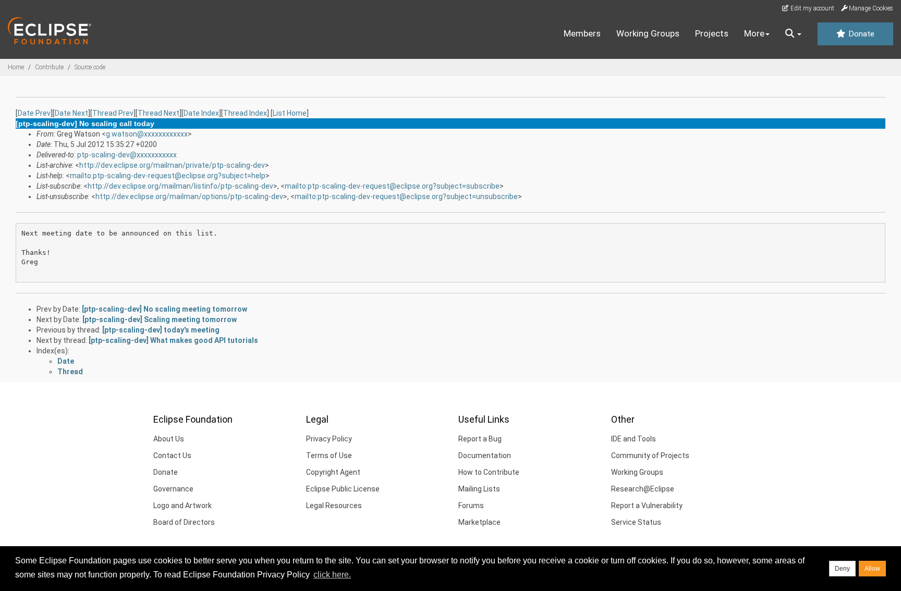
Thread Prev (112, 113)
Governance (173, 489)
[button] (793, 34)
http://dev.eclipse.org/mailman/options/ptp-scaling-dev (189, 196)
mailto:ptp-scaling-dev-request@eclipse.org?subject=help (167, 175)
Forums (471, 505)
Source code (90, 67)
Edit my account (811, 8)
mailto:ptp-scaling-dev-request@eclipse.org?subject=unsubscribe (406, 196)
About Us (168, 439)
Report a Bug (480, 439)
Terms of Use (329, 455)
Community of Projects (650, 455)
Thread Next (158, 113)
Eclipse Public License (343, 489)
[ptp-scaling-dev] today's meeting (161, 330)
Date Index (201, 113)
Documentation (484, 455)
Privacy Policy (329, 439)
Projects (711, 33)
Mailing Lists (479, 489)
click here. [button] (332, 574)
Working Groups (647, 33)
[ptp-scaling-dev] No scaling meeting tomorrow (164, 309)
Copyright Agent (333, 472)
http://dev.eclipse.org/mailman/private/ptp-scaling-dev (172, 165)
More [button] (754, 33)
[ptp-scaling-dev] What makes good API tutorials (173, 340)
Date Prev (34, 113)
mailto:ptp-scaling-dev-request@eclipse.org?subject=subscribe (392, 186)
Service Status (636, 522)
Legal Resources (334, 505)
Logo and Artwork (182, 505)
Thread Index (245, 113)
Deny (842, 568)
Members (582, 33)
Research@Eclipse (642, 489)
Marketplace (479, 522)
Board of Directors (184, 522)
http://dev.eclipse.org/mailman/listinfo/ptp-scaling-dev (180, 186)
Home (16, 67)
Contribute (49, 67)
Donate (860, 34)
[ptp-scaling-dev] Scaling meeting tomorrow (159, 319)
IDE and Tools (633, 439)
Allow (872, 568)
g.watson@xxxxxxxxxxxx (147, 134)
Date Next (71, 113)
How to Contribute (488, 472)
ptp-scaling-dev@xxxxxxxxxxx (127, 155)
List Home (290, 113)
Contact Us (172, 455)
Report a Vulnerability (647, 505)
